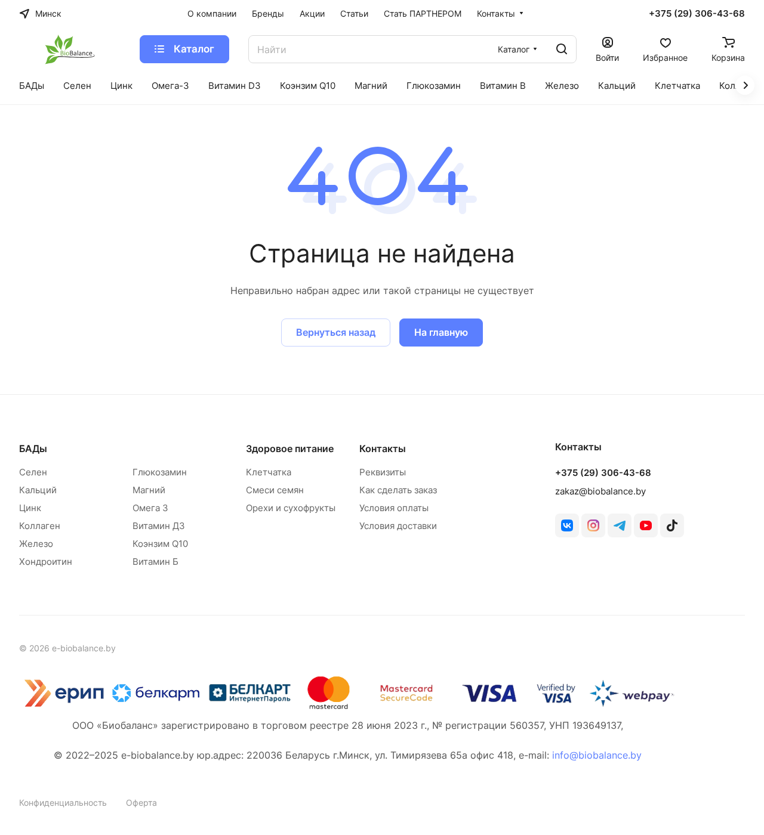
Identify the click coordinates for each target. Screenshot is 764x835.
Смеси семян (275, 490)
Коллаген (39, 525)
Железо (36, 543)
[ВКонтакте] (567, 525)
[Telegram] (619, 525)
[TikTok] (672, 525)
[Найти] (562, 49)
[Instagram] (593, 525)
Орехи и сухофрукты (290, 508)
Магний (149, 490)
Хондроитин (45, 561)
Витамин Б (155, 561)
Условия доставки (398, 525)
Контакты (382, 448)
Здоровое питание (290, 448)
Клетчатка (268, 472)
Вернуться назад (335, 332)
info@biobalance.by (597, 755)
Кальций (38, 490)
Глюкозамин (160, 472)
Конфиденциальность (63, 802)
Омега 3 (150, 508)
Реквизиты (382, 472)
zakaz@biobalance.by (600, 491)
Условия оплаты (394, 508)
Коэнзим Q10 (160, 543)
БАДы (33, 448)
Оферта (141, 802)
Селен (33, 472)
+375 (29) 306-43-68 (697, 13)
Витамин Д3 (159, 525)
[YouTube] (646, 525)
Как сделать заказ (398, 490)
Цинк (30, 508)
